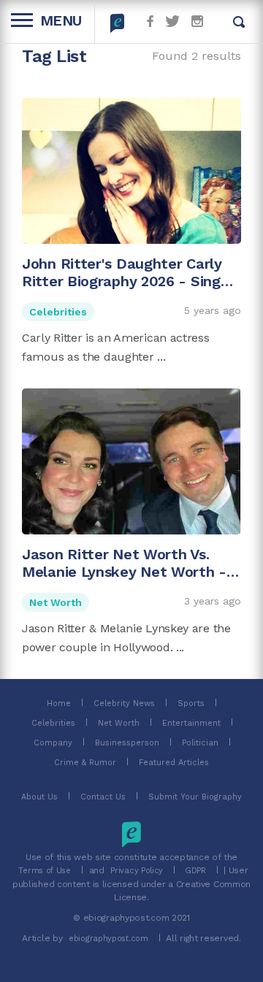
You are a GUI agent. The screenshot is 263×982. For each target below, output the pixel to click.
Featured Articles (174, 762)
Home (59, 703)
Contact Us (103, 797)
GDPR (195, 870)
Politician (200, 743)
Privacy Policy (136, 870)
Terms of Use (44, 870)
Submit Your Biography (195, 797)
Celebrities (58, 312)
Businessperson (127, 743)
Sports (191, 703)
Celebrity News (124, 703)
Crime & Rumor (85, 762)
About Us (39, 797)
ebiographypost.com (108, 938)
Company (53, 743)
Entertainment (191, 723)
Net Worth (55, 602)
